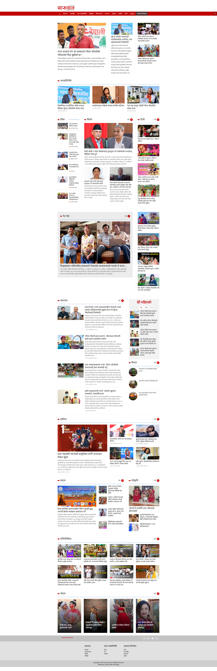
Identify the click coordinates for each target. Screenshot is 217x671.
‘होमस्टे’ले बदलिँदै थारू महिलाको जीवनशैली (141, 510)
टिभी (126, 13)
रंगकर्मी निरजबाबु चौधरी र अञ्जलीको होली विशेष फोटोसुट (95, 625)
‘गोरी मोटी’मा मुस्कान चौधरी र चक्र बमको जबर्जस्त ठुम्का (147, 159)
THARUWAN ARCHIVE (67, 638)
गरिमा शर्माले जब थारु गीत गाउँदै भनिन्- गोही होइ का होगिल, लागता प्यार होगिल (148, 179)
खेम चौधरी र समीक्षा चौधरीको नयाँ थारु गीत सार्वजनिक (148, 289)
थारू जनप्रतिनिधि (82, 13)
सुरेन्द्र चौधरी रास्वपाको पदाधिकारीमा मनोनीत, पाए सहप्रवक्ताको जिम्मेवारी (121, 39)
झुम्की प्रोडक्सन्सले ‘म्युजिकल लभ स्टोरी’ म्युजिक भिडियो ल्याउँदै (146, 440)
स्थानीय (106, 654)
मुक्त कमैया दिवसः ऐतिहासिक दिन (148, 381)
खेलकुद (91, 13)
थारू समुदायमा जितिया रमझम (73, 125)
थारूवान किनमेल (141, 13)
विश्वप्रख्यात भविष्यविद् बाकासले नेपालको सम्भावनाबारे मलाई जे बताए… (93, 266)
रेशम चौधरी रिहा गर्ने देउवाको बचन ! (74, 167)
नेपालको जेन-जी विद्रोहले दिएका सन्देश (148, 370)
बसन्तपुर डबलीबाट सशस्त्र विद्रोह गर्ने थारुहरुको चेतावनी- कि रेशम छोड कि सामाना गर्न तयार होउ (121, 582)
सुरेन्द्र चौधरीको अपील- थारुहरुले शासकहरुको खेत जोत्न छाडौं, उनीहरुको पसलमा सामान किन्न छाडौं (69, 582)
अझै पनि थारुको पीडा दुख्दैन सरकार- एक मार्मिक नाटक (95, 581)
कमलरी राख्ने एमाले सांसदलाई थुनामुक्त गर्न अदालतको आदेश (93, 182)
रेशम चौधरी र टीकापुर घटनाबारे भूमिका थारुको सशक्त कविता (146, 560)
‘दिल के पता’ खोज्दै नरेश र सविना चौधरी (148, 140)
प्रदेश (105, 650)
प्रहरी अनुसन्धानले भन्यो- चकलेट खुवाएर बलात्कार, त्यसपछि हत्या (100, 392)
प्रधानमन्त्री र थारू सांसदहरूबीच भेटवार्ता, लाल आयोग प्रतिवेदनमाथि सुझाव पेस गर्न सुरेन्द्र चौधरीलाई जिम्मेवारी (103, 309)
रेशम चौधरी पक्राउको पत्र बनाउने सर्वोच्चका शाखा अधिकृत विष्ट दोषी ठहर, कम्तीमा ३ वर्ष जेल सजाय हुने (120, 185)
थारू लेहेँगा (126, 652)
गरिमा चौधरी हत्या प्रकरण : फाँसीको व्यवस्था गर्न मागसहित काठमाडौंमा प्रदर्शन (147, 38)
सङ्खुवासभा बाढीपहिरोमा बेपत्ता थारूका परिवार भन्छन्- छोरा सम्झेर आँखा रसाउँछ (74, 139)
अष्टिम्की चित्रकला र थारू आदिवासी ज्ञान (147, 525)
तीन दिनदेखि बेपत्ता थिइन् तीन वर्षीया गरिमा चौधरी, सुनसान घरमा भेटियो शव (148, 341)
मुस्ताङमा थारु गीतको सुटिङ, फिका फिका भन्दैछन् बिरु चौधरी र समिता (148, 228)
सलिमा (114, 13)
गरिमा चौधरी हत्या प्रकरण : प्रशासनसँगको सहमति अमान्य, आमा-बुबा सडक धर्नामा (147, 61)
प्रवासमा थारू (88, 652)
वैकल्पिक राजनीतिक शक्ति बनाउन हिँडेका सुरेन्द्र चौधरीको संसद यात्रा (71, 107)
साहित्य (120, 13)
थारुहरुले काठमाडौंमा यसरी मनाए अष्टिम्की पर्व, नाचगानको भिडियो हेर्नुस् (95, 560)
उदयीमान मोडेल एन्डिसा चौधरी (120, 626)
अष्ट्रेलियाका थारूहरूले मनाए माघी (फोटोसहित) (115, 522)
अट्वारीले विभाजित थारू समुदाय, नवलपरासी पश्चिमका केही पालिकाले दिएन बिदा (149, 517)
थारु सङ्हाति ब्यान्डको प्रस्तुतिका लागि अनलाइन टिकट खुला (80, 455)
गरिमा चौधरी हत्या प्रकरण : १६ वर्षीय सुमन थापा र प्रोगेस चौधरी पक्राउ (149, 332)
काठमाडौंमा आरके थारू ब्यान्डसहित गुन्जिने (121, 440)
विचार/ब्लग (99, 13)
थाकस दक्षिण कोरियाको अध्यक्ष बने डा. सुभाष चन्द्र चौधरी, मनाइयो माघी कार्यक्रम (116, 512)
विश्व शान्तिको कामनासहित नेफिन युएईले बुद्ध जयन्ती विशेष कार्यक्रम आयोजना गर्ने (75, 510)
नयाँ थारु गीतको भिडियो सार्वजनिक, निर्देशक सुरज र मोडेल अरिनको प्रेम (148, 268)
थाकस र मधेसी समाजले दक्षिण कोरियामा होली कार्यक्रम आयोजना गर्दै (115, 499)
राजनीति (72, 13)
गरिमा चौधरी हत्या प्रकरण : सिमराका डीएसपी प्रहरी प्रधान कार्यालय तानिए (102, 337)
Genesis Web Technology (112, 665)
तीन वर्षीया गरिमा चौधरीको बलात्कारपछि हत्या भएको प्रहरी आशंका (148, 322)
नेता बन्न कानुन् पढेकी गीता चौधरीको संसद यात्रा (141, 107)
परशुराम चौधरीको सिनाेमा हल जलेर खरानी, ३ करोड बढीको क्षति (121, 560)
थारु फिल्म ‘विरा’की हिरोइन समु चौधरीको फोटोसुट (145, 625)
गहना (125, 650)
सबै (128, 119)
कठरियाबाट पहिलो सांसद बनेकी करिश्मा (108, 105)
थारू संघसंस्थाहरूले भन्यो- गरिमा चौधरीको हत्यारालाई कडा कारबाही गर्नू (101, 366)
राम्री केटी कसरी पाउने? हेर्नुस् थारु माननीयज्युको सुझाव (146, 581)
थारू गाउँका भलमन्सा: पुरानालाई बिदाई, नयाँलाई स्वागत (74, 196)
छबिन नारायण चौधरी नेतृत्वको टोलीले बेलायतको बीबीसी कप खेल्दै (115, 489)
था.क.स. (107, 13)
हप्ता (141, 308)
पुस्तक (125, 656)
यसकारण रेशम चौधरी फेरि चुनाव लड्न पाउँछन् (74, 154)
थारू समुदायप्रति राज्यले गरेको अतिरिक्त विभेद (147, 394)
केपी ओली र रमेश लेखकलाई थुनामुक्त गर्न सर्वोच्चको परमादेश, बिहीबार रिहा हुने (108, 153)
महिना (146, 308)
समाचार (65, 13)
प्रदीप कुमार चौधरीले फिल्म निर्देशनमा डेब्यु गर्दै (147, 462)
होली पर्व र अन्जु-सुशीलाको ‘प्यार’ (66, 626)
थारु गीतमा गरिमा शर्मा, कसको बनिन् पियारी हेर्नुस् (148, 248)
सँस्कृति (86, 656)
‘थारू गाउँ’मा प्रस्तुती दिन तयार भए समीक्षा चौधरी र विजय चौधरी (120, 462)
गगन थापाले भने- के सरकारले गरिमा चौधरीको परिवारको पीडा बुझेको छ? (79, 53)
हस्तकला (126, 654)
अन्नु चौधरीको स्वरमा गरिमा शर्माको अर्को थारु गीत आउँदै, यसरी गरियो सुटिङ (147, 201)
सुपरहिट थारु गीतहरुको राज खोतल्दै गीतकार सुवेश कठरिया (69, 560)
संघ (105, 652)
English (132, 13)
